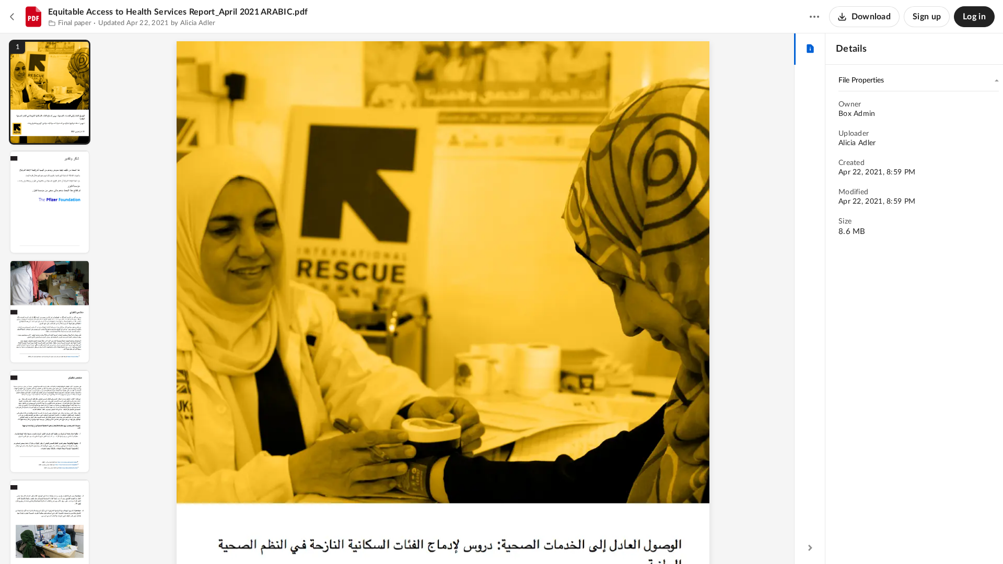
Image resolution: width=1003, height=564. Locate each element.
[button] (49, 92)
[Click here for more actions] (814, 16)
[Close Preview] (12, 16)
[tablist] (810, 49)
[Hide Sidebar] (810, 548)
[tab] (810, 49)
